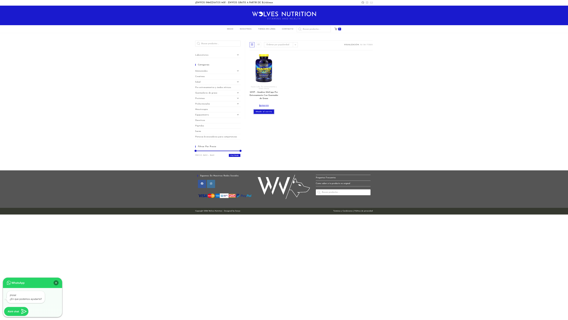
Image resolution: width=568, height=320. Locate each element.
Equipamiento (202, 115)
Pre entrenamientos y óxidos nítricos (268, 87)
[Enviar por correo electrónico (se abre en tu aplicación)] (371, 3)
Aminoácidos (201, 71)
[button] (56, 282)
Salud (198, 82)
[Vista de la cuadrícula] (252, 44)
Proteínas (200, 98)
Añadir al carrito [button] (264, 112)
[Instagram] (211, 184)
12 (361, 45)
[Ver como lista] (258, 44)
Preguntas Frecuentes (326, 178)
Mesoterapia (201, 109)
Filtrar (235, 155)
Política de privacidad (364, 211)
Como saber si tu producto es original (333, 183)
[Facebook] (202, 184)
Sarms (198, 131)
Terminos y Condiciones (343, 211)
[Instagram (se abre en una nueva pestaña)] (367, 2)
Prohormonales (202, 104)
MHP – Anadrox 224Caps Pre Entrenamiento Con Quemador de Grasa (264, 95)
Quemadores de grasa (206, 93)
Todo (370, 45)
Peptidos (199, 126)
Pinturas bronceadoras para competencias (216, 137)
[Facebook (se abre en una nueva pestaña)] (363, 2)
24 (364, 45)
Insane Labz (255, 87)
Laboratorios (201, 55)
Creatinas (200, 76)
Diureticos (200, 120)
